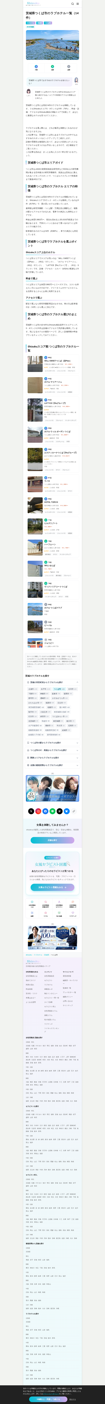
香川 (43, 1093)
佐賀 (63, 1101)
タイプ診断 (48, 1002)
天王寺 (44, 1082)
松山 (56, 1093)
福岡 (27, 1101)
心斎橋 (50, 1082)
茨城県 (46, 955)
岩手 (74, 1046)
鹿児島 (58, 1101)
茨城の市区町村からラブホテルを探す (46, 682)
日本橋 (55, 1082)
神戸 (68, 1082)
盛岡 (27, 1049)
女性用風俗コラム (50, 1011)
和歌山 (36, 1085)
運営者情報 (67, 976)
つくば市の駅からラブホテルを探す (45, 742)
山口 (35, 1093)
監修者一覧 (67, 988)
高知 (64, 1093)
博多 (37, 1101)
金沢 (76, 1071)
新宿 (45, 1057)
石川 (72, 1071)
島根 (72, 1093)
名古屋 (32, 1071)
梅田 (31, 1082)
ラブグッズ (48, 1024)
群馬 (39, 1063)
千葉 (74, 1060)
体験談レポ (48, 989)
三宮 (72, 1082)
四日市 (63, 1071)
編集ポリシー (68, 997)
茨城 (31, 1063)
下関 (39, 1093)
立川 (41, 1057)
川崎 (70, 1060)
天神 (45, 1101)
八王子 (62, 1057)
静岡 (42, 1071)
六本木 (36, 1057)
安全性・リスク (31, 993)
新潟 (46, 1071)
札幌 (32, 1046)
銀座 (57, 1057)
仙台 (60, 1046)
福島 (52, 1046)
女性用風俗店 (49, 976)
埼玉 (52, 1060)
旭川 (44, 1046)
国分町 (65, 1046)
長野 (54, 1071)
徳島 (60, 1093)
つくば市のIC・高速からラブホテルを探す (48, 750)
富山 (27, 1074)
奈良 (31, 1085)
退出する (72, 1399)
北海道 (28, 1046)
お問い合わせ (68, 1001)
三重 (58, 1071)
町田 (44, 1060)
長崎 (75, 1101)
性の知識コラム (50, 1020)
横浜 (66, 1060)
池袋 (49, 1057)
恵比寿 (28, 1060)
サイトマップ (68, 1005)
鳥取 (68, 1093)
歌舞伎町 (73, 1057)
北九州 (32, 1101)
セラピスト (48, 980)
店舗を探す (52, 840)
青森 (70, 1046)
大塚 (48, 1060)
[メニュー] (77, 3)
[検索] (72, 3)
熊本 (49, 1101)
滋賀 (41, 1085)
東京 (27, 1057)
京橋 (39, 1082)
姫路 (76, 1082)
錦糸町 (39, 1060)
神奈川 (61, 1060)
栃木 (35, 1063)
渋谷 (31, 1057)
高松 (47, 1093)
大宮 (56, 1060)
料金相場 (29, 989)
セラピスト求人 (50, 1006)
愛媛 (51, 1093)
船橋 (27, 1063)
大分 (71, 1101)
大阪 (27, 1082)
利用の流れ (30, 985)
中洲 (41, 1101)
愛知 (27, 1071)
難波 (35, 1082)
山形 (31, 1049)
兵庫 (64, 1082)
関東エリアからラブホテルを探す (44, 757)
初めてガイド (31, 980)
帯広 (48, 1046)
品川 (53, 1057)
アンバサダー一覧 (69, 992)
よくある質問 (31, 1002)
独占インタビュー (50, 993)
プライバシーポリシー (51, 1394)
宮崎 (53, 1101)
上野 (67, 1057)
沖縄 (67, 1101)
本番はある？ (31, 998)
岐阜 (50, 1071)
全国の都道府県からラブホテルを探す (46, 765)
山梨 (68, 1071)
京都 (27, 1085)
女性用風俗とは (31, 976)
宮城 (56, 1046)
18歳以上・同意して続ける (48, 1399)
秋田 (35, 1049)
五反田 (33, 1060)
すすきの (39, 1046)
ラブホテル (38, 955)
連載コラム (48, 1015)
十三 (60, 1082)
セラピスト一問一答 (51, 998)
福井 (31, 1074)
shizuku (29, 955)
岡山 (31, 1093)
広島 (27, 1093)
